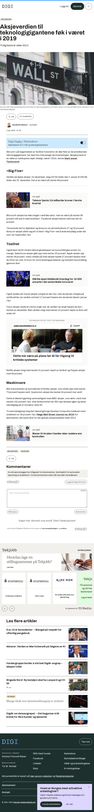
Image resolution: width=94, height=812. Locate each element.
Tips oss (85, 741)
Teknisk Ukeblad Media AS (24, 802)
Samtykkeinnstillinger (75, 758)
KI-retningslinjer (72, 768)
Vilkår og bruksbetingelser (77, 763)
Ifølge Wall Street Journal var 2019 (55, 414)
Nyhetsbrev (70, 753)
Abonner (77, 6)
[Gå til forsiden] (7, 6)
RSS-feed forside (41, 753)
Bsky (35, 768)
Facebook (38, 758)
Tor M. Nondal (9, 766)
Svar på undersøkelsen (51, 804)
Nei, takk (69, 804)
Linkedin (37, 763)
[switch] (83, 142)
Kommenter (27, 116)
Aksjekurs (6, 19)
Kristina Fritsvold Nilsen (14, 756)
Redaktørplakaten (65, 776)
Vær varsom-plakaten (41, 776)
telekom (25, 451)
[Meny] (88, 6)
